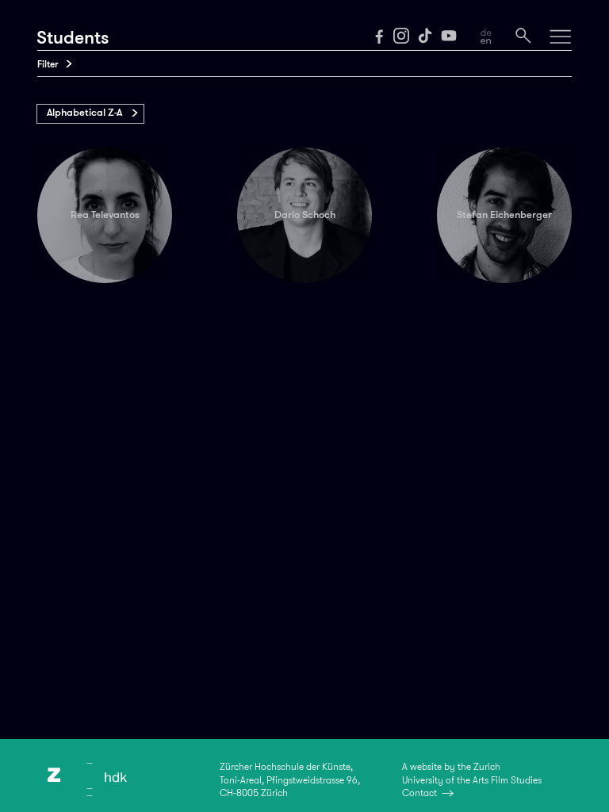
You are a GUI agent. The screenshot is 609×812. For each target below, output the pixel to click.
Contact (419, 793)
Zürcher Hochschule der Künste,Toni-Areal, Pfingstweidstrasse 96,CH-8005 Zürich (290, 779)
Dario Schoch (304, 215)
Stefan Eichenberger (504, 215)
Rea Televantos (105, 215)
